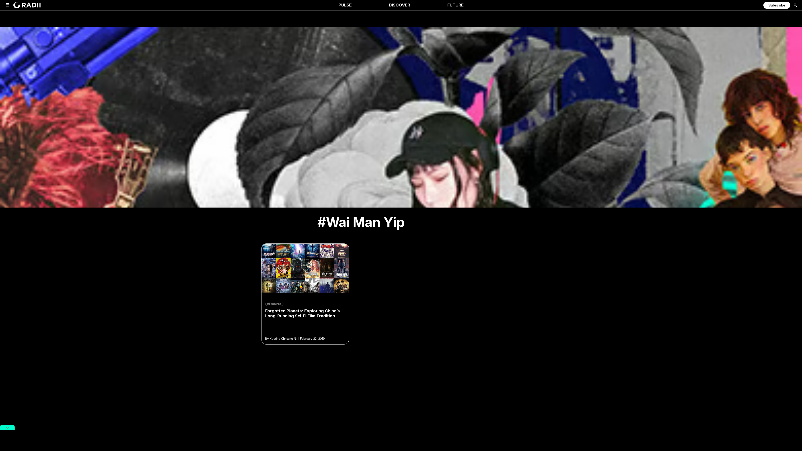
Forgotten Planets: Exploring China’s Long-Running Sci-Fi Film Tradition (302, 313)
